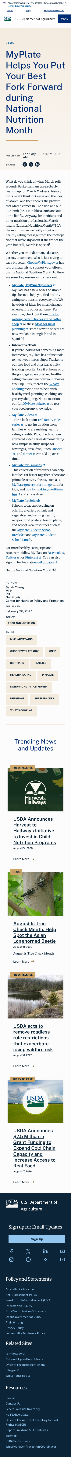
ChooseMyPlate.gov (41, 262)
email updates (44, 562)
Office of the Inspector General (26, 1365)
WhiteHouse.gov (16, 1375)
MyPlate (48, 674)
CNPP (52, 651)
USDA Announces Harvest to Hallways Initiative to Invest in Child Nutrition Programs (34, 830)
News (10, 10)
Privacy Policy (14, 1328)
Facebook (54, 553)
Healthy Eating (20, 674)
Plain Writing (14, 1322)
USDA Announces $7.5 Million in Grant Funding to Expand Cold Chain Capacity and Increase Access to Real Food (34, 1148)
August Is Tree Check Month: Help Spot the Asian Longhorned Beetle (34, 932)
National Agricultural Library (24, 1359)
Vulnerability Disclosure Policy (25, 1333)
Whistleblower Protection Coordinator (31, 1446)
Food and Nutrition (21, 623)
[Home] (8, 21)
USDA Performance (18, 1441)
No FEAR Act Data (17, 1414)
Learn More (21, 859)
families (40, 663)
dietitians (17, 663)
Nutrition (17, 698)
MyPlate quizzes (34, 403)
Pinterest (31, 557)
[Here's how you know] (35, 4)
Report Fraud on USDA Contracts (27, 1430)
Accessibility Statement (21, 1289)
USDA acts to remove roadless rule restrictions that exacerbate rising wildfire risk (33, 1037)
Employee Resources (54, 10)
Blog (28, 10)
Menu (64, 18)
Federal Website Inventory (23, 1409)
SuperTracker (44, 698)
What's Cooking (21, 710)
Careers (11, 1398)
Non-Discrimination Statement (26, 1311)
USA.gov (11, 1370)
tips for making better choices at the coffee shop (36, 319)
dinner (27, 454)
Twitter (11, 557)
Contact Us (13, 1403)
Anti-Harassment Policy (21, 1295)
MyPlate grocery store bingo (32, 484)
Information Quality (19, 1306)
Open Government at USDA (23, 1317)
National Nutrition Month (28, 686)
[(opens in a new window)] (11, 1251)
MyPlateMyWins (21, 639)
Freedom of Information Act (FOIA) (28, 1300)
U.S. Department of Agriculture (35, 19)
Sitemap (11, 1435)
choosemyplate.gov (24, 651)
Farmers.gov (14, 1353)
